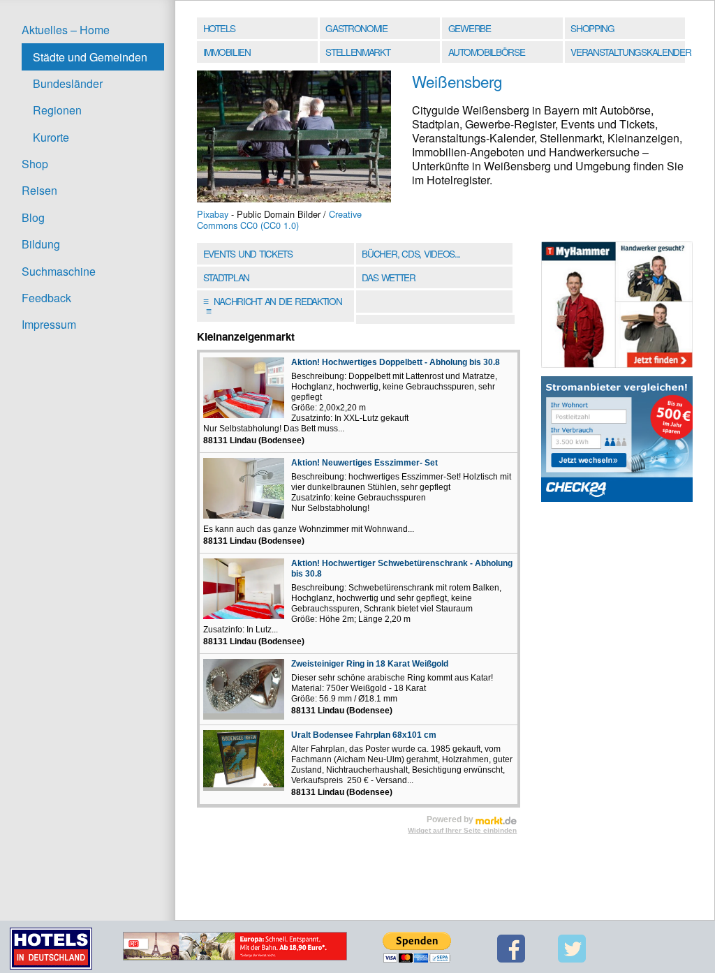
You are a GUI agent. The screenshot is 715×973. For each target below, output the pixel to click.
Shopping (592, 28)
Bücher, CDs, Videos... (411, 253)
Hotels (219, 28)
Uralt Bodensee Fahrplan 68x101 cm (363, 735)
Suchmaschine (59, 271)
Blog (33, 217)
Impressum (49, 324)
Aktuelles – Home (66, 30)
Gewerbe (469, 28)
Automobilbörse (486, 52)
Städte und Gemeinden (90, 57)
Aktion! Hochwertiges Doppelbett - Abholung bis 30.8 (395, 362)
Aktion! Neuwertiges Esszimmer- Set (364, 463)
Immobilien (227, 52)
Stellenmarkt (357, 52)
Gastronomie (356, 28)
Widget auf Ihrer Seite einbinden (462, 830)
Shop (35, 164)
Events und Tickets (248, 253)
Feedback (46, 298)
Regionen (57, 110)
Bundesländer (68, 83)
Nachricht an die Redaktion (272, 306)
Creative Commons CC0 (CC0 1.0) (279, 219)
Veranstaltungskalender (628, 52)
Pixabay (212, 214)
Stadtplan (226, 277)
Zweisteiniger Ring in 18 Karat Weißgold (369, 664)
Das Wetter (388, 277)
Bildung (41, 244)
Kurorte (51, 137)
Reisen (39, 190)
